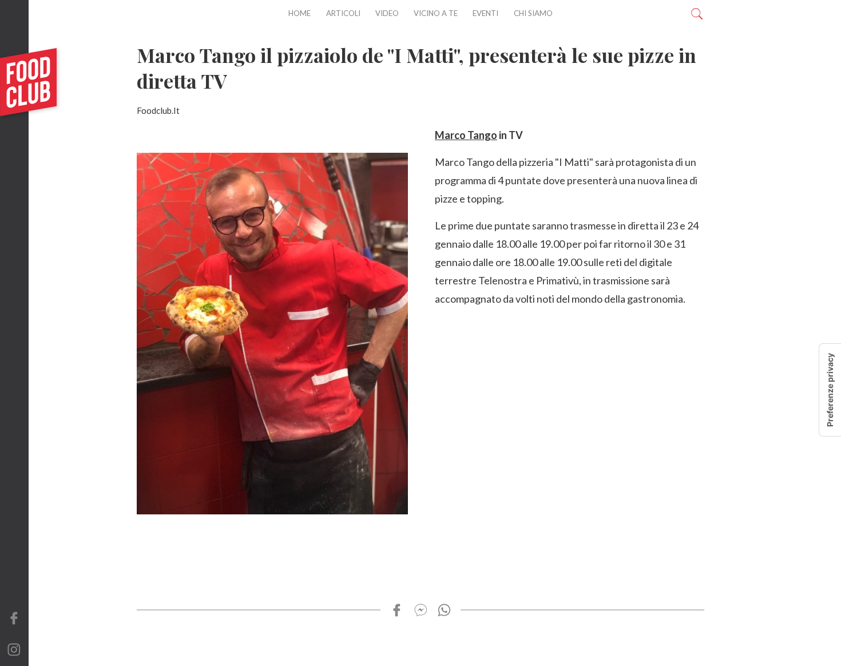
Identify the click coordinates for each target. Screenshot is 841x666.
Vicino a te (436, 13)
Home (299, 13)
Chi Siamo (533, 13)
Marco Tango (466, 135)
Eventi (485, 13)
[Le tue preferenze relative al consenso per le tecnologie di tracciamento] (830, 390)
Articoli (343, 13)
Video (387, 13)
